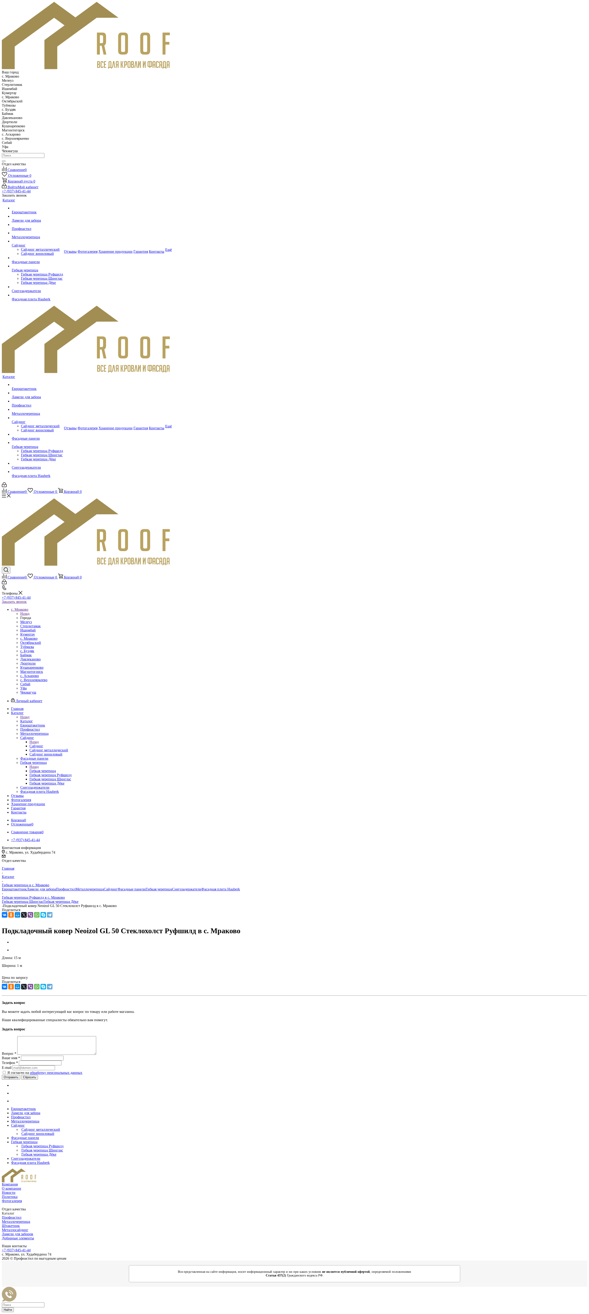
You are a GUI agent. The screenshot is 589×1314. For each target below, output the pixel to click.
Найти (8, 1309)
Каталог (26, 721)
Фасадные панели (132, 889)
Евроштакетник (14, 889)
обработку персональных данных (56, 1073)
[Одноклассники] (11, 915)
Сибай (25, 684)
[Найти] (4, 161)
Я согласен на (44, 1073)
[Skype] (43, 915)
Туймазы (27, 647)
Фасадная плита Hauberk (220, 889)
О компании (11, 1188)
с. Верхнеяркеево (33, 680)
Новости (8, 1193)
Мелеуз (26, 622)
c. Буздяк (27, 651)
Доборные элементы (18, 1238)
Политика (9, 1197)
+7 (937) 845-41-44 (16, 191)
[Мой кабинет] (4, 486)
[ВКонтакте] (4, 915)
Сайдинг (36, 746)
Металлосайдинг (15, 1230)
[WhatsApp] (37, 915)
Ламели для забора (41, 889)
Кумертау (27, 634)
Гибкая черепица (42, 771)
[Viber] (30, 915)
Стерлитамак (30, 626)
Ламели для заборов (17, 1234)
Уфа (23, 688)
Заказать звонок (14, 602)
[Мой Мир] (17, 915)
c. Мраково (29, 638)
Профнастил (65, 889)
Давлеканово (30, 659)
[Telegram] (49, 915)
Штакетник (11, 1226)
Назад (24, 614)
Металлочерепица (89, 889)
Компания (10, 1184)
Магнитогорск (31, 672)
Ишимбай (28, 630)
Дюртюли (28, 663)
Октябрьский (30, 643)
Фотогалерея (12, 1201)
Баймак (26, 655)
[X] (24, 915)
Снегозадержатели (186, 889)
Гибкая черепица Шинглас (22, 902)
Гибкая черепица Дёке (60, 902)
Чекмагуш (28, 692)
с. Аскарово (29, 676)
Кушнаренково (31, 667)
